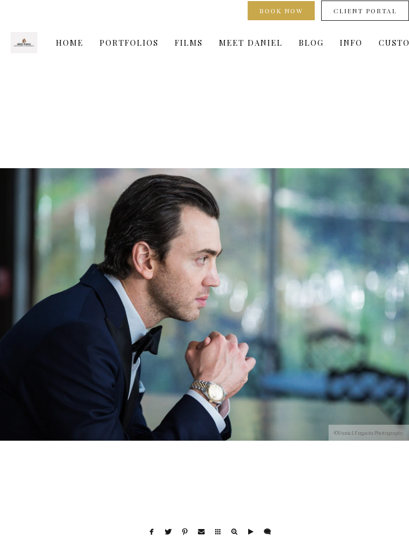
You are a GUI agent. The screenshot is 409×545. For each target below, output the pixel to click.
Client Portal (365, 10)
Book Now (281, 10)
